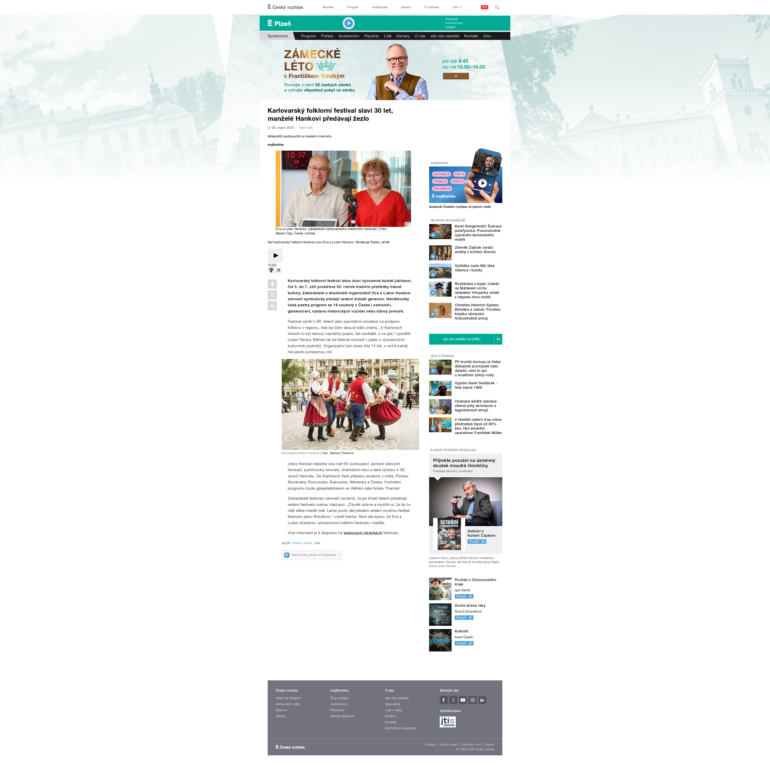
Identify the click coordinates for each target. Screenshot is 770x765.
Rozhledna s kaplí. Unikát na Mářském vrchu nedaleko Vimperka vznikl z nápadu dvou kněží (477, 290)
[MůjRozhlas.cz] (276, 145)
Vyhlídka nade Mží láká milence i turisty (475, 268)
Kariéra (390, 716)
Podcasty (337, 710)
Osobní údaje (448, 744)
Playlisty (371, 36)
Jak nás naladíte (444, 36)
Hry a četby (440, 174)
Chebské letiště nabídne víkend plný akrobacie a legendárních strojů (476, 405)
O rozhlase (432, 7)
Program (353, 7)
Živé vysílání (440, 188)
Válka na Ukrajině (288, 698)
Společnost (278, 36)
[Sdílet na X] (272, 294)
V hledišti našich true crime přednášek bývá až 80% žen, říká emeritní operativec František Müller (478, 426)
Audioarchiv (453, 23)
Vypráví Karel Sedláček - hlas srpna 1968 (476, 385)
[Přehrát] (275, 256)
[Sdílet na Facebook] (272, 284)
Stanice (406, 7)
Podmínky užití (471, 744)
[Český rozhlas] (285, 7)
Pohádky (438, 181)
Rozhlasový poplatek (400, 728)
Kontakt (471, 36)
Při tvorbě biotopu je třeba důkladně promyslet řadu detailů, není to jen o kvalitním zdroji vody (478, 368)
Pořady (327, 36)
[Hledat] (496, 7)
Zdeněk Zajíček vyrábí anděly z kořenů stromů (475, 249)
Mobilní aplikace (342, 716)
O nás (420, 36)
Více (488, 36)
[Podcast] (271, 270)
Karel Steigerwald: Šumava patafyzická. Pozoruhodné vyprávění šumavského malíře (478, 232)
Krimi (458, 174)
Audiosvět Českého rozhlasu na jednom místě (460, 206)
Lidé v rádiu (393, 710)
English (489, 744)
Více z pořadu (443, 356)
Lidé (388, 36)
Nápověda (392, 704)
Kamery (450, 27)
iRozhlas (328, 7)
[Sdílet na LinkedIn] (272, 305)
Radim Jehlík (302, 543)
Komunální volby (288, 704)
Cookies (430, 744)
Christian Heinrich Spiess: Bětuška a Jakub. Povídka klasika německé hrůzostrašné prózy (477, 311)
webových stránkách (363, 533)
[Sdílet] (278, 270)
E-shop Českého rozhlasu (453, 450)
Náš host (306, 128)
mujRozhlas (380, 7)
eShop (280, 716)
